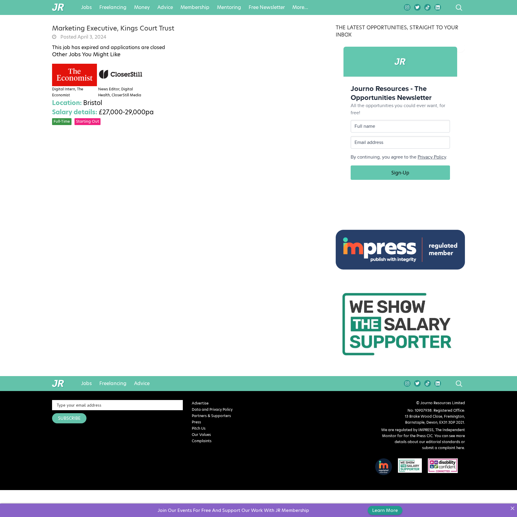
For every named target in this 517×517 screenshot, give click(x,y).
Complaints (202, 440)
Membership (194, 7)
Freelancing (113, 7)
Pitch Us (199, 428)
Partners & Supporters (211, 415)
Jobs (86, 7)
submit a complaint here (443, 447)
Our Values (201, 434)
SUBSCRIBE (69, 418)
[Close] (512, 508)
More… (300, 7)
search (448, 7)
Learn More (385, 510)
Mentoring (229, 7)
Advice (165, 7)
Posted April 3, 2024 (82, 37)
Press (196, 422)
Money (142, 7)
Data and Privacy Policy (212, 409)
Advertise (200, 403)
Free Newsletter (267, 7)
